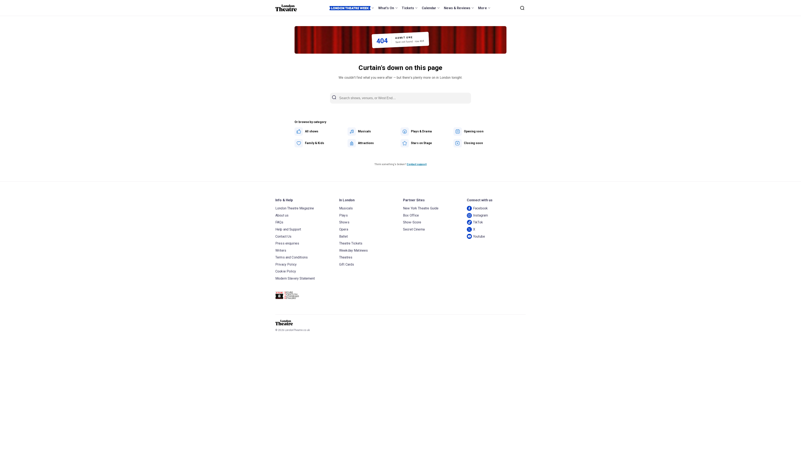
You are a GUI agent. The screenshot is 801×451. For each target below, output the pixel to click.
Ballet (343, 236)
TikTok (478, 222)
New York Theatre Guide (420, 208)
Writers (280, 250)
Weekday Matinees (353, 250)
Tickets (408, 8)
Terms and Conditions (291, 257)
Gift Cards (346, 264)
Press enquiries (287, 243)
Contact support (417, 164)
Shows (344, 222)
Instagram (480, 215)
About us (281, 215)
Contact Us (283, 236)
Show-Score (412, 222)
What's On (386, 8)
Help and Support (288, 229)
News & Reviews (457, 8)
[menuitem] (321, 131)
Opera (343, 229)
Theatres (345, 257)
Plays (343, 215)
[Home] (286, 8)
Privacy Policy (286, 264)
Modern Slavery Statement (295, 278)
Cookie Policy (285, 271)
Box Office (411, 215)
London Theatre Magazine (294, 208)
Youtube (479, 236)
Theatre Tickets (350, 243)
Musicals (346, 208)
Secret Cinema (414, 229)
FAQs (279, 222)
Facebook (480, 208)
